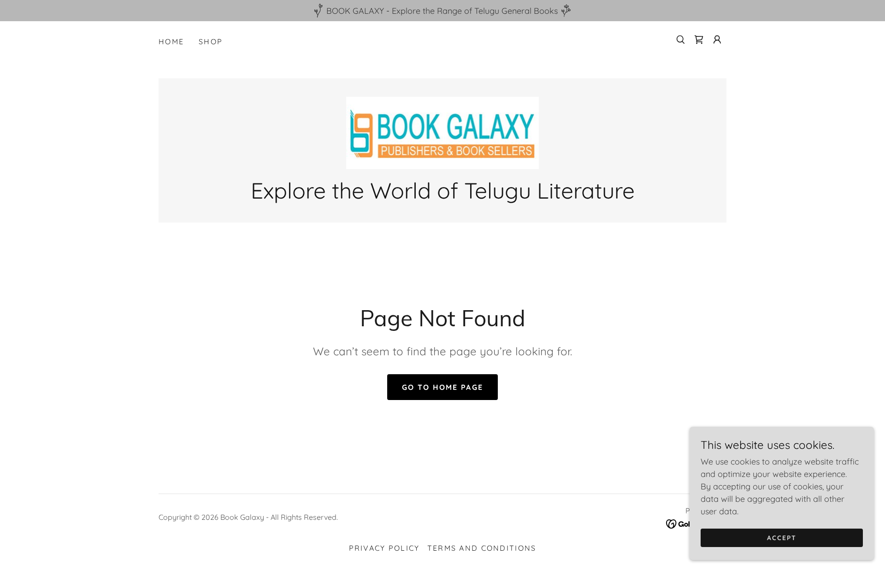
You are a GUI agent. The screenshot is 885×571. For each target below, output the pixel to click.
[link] (699, 39)
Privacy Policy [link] (384, 548)
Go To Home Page (442, 387)
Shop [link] (211, 41)
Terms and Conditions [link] (482, 548)
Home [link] (171, 41)
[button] (717, 39)
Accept (781, 538)
